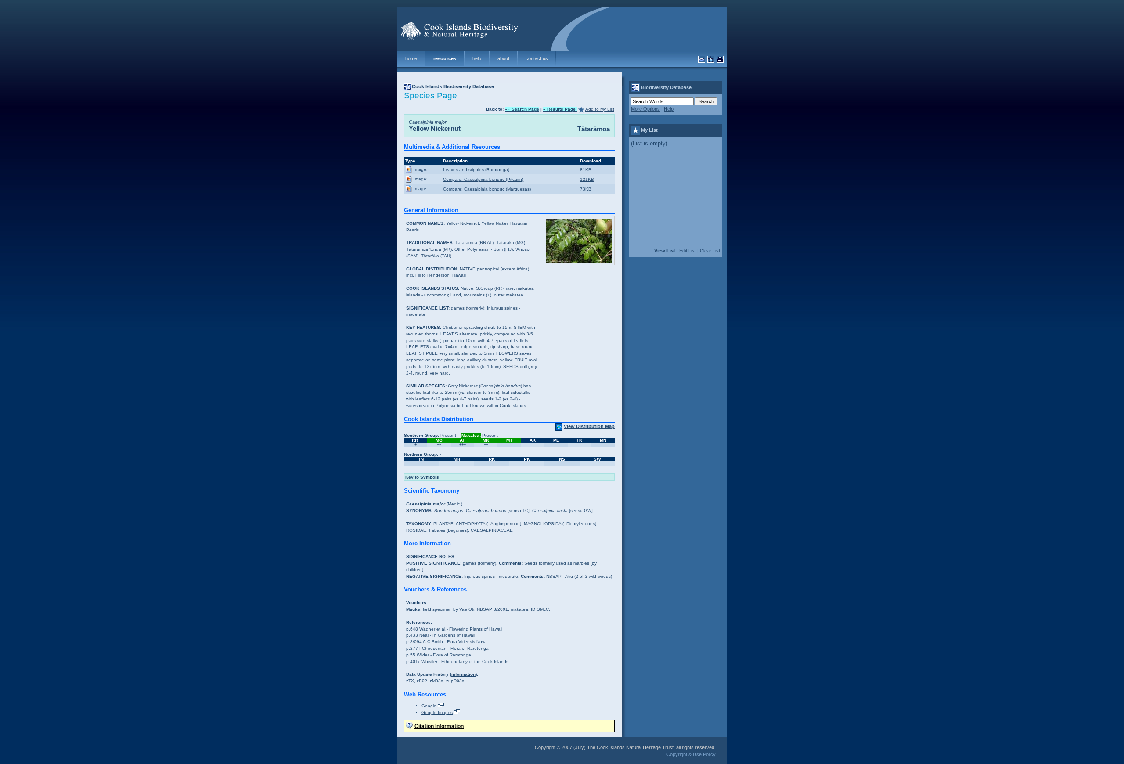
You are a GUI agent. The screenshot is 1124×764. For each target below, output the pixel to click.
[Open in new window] (441, 705)
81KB (585, 169)
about (503, 58)
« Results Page (560, 109)
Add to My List (599, 109)
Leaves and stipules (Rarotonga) (476, 169)
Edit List (687, 250)
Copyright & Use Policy (691, 754)
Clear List (710, 250)
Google (429, 705)
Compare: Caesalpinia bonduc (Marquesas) (487, 189)
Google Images (437, 712)
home (411, 58)
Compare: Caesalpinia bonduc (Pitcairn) (483, 179)
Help (669, 109)
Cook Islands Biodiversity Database (453, 86)
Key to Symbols (422, 477)
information (463, 674)
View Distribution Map (589, 426)
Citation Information (439, 726)
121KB (587, 179)
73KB (585, 189)
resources (444, 58)
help (476, 58)
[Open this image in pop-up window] (408, 169)
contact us (537, 58)
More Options (645, 109)
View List (664, 250)
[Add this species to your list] (581, 109)
